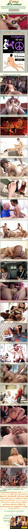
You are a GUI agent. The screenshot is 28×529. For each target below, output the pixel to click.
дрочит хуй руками (8, 500)
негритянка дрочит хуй (11, 493)
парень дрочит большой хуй (18, 494)
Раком (5, 32)
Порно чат (16, 10)
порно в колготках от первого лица (14, 505)
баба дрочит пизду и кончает (11, 502)
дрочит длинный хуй (10, 496)
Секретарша (16, 32)
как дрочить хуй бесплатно (21, 500)
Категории (11, 10)
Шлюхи (10, 32)
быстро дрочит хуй (14, 508)
